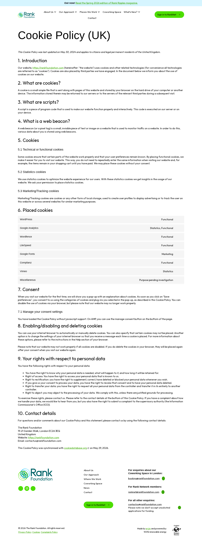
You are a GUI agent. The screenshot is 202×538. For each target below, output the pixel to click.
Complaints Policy (49, 532)
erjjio (148, 528)
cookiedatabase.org (75, 448)
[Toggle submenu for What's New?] (139, 12)
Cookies (36, 532)
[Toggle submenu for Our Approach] (75, 12)
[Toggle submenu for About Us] (55, 12)
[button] (169, 14)
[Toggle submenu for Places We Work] (98, 12)
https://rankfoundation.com (48, 67)
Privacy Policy (24, 532)
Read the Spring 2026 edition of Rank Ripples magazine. (107, 3)
